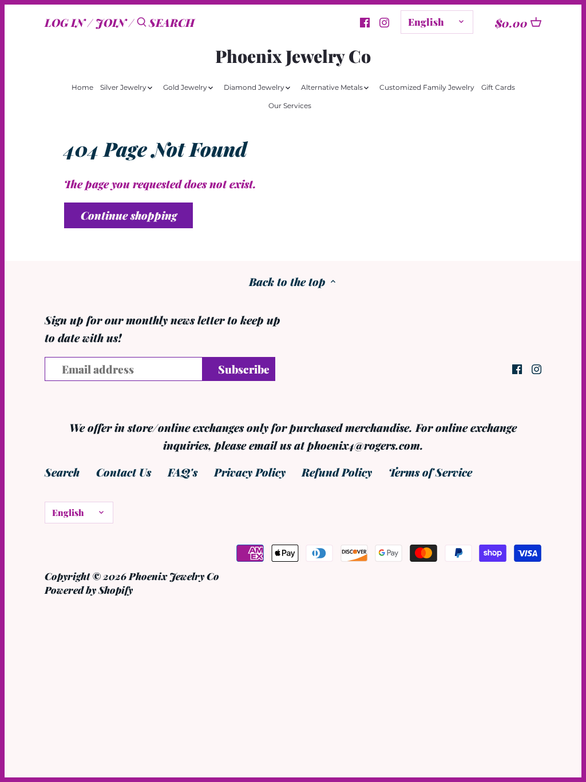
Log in (65, 22)
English (426, 21)
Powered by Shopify (89, 589)
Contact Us (123, 472)
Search (62, 472)
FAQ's (182, 472)
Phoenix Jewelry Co (293, 56)
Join (111, 22)
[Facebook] (365, 21)
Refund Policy (337, 472)
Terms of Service (430, 472)
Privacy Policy (250, 472)
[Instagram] (384, 21)
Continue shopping (129, 215)
